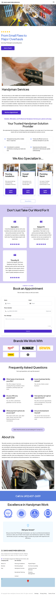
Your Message (7, 315)
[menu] (53, 2)
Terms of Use (51, 593)
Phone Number (8, 308)
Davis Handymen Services (14, 551)
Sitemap (36, 593)
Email (30, 300)
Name (5, 300)
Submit (28, 331)
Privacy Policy (43, 593)
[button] (28, 430)
